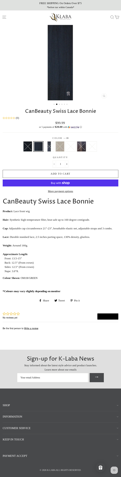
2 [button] (57, 104)
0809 (60, 146)
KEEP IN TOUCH (13, 439)
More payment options (60, 191)
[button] (60, 127)
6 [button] (67, 104)
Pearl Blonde (70, 146)
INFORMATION (12, 416)
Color (60, 138)
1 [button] (54, 104)
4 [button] (62, 104)
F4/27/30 (81, 146)
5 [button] (65, 104)
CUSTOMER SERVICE (17, 428)
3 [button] (59, 104)
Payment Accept (15, 455)
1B (38, 146)
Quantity (60, 157)
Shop (6, 405)
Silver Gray (92, 146)
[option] (60, 5)
